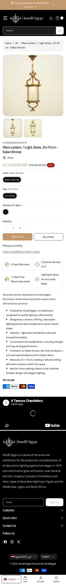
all (16, 43)
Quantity (7, 221)
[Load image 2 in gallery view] (33, 128)
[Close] (61, 5)
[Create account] (51, 18)
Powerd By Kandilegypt (44, 563)
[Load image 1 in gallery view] (13, 128)
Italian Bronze (12, 179)
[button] (6, 5)
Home (8, 43)
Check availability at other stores (21, 251)
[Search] (60, 31)
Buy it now (48, 237)
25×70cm (10, 195)
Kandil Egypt (25, 563)
